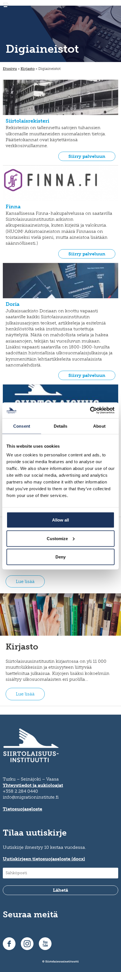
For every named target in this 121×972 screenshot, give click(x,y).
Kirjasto (28, 69)
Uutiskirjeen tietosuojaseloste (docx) (44, 858)
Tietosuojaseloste (22, 809)
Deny (60, 557)
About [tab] (99, 425)
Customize (57, 538)
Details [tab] (61, 425)
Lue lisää (25, 581)
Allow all (60, 520)
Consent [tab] (21, 425)
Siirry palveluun (86, 156)
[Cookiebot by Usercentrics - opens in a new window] (90, 410)
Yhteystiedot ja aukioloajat (33, 785)
